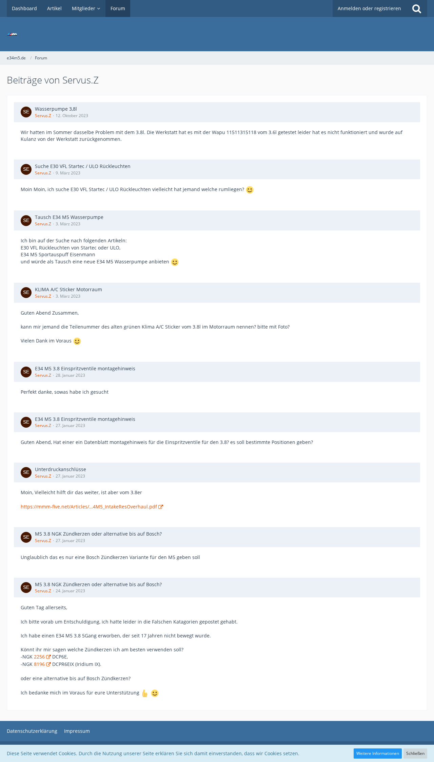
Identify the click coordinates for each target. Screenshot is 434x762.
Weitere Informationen (377, 753)
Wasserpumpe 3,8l (56, 109)
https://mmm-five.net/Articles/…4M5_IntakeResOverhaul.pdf (89, 506)
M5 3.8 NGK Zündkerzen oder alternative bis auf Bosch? (98, 534)
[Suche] (416, 8)
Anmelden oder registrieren (369, 8)
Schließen (415, 753)
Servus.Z (43, 115)
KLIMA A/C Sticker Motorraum (68, 289)
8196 (39, 664)
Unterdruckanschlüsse (60, 469)
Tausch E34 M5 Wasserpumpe (69, 217)
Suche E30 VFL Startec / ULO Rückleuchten (83, 166)
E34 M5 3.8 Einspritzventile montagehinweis (85, 368)
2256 (39, 656)
